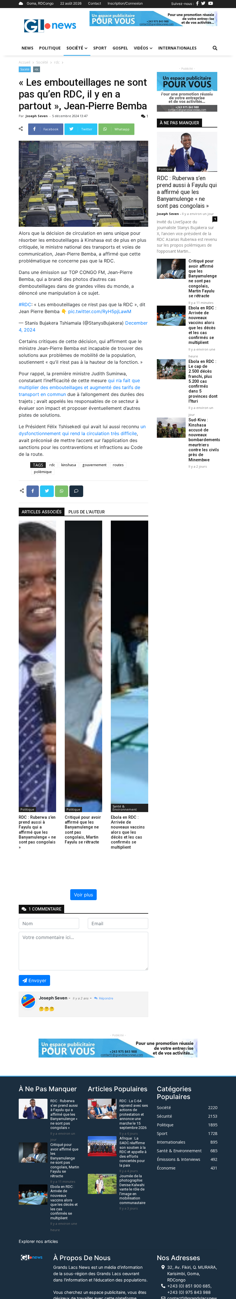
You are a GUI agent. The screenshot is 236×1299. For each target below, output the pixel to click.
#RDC (25, 304)
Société (74, 48)
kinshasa (68, 464)
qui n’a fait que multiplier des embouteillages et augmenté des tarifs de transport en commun (79, 387)
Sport (100, 48)
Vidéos (141, 48)
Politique (50, 48)
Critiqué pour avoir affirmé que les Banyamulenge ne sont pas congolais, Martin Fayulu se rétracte (203, 278)
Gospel (120, 48)
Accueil (24, 62)
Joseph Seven (37, 116)
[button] (99, 18)
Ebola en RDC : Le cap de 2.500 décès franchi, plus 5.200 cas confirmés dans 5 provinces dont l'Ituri (203, 381)
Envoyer (37, 980)
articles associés (42, 512)
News (27, 48)
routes (118, 464)
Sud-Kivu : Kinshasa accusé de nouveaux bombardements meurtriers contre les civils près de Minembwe (204, 440)
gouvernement (94, 464)
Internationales (177, 48)
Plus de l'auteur (86, 512)
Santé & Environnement (125, 808)
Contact (94, 3)
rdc (57, 62)
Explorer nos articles (38, 1241)
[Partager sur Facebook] (33, 490)
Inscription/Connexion (125, 3)
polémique (43, 471)
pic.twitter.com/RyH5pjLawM (99, 311)
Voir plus (83, 895)
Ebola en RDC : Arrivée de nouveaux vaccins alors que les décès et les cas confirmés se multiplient (202, 325)
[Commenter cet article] (76, 490)
